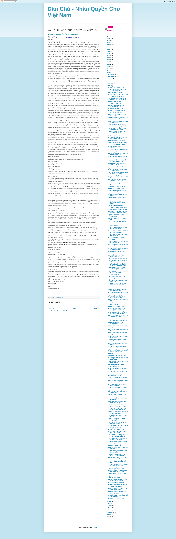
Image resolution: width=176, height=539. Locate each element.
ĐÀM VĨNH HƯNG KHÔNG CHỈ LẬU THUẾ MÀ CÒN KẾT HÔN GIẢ (117, 198)
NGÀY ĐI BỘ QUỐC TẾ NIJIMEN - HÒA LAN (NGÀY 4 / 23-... (118, 245)
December (111, 74)
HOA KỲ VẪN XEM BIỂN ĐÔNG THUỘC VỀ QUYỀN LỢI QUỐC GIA (117, 206)
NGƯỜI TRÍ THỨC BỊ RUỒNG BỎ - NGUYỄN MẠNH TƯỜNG (117, 272)
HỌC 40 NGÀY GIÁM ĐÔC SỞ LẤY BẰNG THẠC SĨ (117, 191)
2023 (108, 44)
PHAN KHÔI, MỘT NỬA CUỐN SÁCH (117, 258)
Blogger (95, 527)
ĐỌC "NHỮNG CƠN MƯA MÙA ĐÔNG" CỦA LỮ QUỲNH (116, 255)
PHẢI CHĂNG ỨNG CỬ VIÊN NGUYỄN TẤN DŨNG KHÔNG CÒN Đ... (118, 173)
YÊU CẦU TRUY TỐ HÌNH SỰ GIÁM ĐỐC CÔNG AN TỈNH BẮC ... (117, 180)
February (110, 510)
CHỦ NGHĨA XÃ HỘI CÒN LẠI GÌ (116, 186)
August (110, 83)
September (111, 81)
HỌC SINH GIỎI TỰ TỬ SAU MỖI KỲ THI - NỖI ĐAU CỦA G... (117, 340)
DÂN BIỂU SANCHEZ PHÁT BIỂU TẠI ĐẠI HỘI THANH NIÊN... (118, 118)
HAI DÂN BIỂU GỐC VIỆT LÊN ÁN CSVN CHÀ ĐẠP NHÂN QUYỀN (117, 265)
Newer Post (51, 308)
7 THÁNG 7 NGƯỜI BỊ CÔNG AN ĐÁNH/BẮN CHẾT (116, 365)
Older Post (96, 308)
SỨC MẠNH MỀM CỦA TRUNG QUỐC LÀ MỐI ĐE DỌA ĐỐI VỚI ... (118, 224)
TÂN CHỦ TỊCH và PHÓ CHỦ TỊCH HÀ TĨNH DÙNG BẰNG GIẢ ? (118, 293)
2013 (108, 66)
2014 (108, 64)
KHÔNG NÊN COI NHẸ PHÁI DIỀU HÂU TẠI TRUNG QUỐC (117, 90)
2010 (108, 72)
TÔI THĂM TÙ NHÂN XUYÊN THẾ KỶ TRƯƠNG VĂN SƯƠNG (117, 485)
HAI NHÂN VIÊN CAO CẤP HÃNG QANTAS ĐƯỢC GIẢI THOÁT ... (116, 268)
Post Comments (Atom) (60, 311)
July (109, 85)
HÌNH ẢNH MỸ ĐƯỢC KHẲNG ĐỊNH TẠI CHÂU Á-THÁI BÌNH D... (117, 439)
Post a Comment (54, 305)
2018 (108, 55)
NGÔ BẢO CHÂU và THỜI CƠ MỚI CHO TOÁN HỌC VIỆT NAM (117, 455)
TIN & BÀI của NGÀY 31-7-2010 (116, 87)
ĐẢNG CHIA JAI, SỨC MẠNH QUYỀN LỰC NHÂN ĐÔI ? (117, 170)
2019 (108, 53)
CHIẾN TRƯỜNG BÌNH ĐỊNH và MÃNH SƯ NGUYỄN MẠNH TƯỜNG (118, 426)
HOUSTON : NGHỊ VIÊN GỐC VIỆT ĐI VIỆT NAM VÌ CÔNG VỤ (117, 157)
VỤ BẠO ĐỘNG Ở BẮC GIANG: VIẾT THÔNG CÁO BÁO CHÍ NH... (117, 480)
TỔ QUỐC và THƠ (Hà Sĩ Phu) (115, 135)
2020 (108, 51)
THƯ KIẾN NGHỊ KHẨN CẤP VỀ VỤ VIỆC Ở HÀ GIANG (117, 492)
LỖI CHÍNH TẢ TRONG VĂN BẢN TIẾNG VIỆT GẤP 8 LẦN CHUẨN (117, 277)
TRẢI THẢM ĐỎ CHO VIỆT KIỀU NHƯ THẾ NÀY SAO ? (117, 344)
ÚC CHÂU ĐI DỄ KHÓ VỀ (114, 445)
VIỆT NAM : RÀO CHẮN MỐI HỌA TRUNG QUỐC (116, 215)
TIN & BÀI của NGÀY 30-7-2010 (116, 188)
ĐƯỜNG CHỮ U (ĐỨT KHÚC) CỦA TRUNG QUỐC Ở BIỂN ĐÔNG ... (117, 409)
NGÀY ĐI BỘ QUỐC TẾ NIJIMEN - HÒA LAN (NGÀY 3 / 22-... (118, 242)
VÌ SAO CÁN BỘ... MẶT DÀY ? (116, 375)
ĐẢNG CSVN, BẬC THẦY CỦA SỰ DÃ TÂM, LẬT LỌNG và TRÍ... (118, 351)
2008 (108, 517)
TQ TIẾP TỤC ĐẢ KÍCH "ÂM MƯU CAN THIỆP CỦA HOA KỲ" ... (118, 316)
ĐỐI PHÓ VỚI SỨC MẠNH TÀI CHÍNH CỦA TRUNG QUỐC (117, 235)
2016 (108, 60)
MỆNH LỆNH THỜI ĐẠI (114, 477)
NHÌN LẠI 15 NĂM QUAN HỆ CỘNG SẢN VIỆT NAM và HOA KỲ (117, 309)
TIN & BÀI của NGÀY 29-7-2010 (116, 306)
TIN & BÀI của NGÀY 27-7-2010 (116, 498)
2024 (108, 42)
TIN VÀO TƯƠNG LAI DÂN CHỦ (116, 482)
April (109, 505)
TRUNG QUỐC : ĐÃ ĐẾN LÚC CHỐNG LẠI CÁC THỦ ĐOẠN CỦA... (118, 95)
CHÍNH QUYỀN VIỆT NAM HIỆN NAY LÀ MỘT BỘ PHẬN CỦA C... (117, 138)
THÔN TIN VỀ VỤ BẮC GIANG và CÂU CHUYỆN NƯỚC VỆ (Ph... (118, 381)
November (111, 76)
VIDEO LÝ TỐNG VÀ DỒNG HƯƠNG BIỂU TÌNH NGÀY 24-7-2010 (117, 471)
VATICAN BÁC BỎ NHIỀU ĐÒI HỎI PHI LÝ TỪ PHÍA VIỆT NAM (118, 154)
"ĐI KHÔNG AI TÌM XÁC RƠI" (115, 108)
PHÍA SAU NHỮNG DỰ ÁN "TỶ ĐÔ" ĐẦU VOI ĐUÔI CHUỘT (117, 132)
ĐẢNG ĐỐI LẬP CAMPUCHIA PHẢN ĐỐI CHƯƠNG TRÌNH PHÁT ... (117, 143)
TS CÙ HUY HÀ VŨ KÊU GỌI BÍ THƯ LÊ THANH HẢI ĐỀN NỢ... (117, 489)
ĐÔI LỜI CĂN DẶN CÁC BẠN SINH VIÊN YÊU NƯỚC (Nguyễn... (117, 290)
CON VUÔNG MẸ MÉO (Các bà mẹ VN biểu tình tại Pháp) (118, 122)
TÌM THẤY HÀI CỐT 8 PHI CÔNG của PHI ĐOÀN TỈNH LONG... (117, 111)
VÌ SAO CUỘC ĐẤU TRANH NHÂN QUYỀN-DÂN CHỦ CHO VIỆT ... (117, 432)
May (109, 503)
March (110, 508)
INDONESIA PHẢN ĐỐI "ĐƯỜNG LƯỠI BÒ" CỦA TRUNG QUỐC (118, 412)
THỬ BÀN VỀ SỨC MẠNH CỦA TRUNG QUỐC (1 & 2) (116, 102)
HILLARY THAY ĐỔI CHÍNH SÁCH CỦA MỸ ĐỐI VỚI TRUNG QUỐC (117, 99)
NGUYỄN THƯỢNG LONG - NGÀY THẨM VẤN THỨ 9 (117, 164)
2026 (108, 38)
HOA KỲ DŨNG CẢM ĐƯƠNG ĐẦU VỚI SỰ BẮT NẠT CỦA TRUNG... (117, 405)
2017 (108, 57)
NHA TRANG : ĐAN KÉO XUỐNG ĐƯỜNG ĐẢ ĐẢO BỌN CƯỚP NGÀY (116, 202)
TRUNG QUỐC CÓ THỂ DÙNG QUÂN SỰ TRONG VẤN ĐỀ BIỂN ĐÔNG (117, 212)
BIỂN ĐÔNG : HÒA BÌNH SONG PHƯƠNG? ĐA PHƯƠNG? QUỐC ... (118, 319)
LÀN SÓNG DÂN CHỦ (113, 274)
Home (74, 308)
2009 (108, 514)
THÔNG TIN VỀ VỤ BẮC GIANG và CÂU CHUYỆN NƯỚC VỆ (117, 458)
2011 (108, 70)
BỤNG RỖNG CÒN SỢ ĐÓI (115, 287)
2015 (108, 62)
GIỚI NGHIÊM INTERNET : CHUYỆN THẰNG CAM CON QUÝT (117, 261)
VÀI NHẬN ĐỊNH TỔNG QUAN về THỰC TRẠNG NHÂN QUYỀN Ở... (117, 125)
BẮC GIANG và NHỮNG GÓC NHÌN (117, 355)
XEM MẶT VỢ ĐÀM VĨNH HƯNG (116, 468)
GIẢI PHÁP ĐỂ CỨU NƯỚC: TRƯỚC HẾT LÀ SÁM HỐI (117, 303)
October (110, 79)
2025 (108, 40)
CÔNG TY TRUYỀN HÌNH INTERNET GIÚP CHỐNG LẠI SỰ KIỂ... (117, 228)
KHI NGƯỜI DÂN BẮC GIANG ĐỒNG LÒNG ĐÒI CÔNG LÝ (117, 451)
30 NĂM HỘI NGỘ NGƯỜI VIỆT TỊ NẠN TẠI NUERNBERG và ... (118, 249)
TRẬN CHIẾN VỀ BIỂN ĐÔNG (115, 92)
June (109, 501)
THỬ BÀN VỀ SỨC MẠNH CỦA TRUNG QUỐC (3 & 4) (116, 106)
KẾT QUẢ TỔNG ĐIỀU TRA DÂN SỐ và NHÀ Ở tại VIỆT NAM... (118, 150)
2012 (108, 68)
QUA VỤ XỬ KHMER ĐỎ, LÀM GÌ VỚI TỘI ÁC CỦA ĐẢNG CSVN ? (117, 347)
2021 (108, 49)
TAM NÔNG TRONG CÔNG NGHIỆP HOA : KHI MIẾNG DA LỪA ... (117, 385)
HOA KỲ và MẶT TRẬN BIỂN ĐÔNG (117, 209)
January (110, 512)
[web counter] (110, 27)
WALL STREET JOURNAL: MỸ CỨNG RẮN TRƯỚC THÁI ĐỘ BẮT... (117, 313)
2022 (108, 47)
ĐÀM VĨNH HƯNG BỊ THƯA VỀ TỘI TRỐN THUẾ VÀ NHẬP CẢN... (117, 474)
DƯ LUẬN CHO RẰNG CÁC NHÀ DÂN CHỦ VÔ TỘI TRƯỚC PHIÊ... (118, 465)
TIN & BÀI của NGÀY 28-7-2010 (116, 429)
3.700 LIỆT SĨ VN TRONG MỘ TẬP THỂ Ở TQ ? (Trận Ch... (118, 496)
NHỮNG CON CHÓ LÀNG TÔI (115, 167)
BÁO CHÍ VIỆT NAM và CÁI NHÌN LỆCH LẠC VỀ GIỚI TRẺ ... (116, 296)
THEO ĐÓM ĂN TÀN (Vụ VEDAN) (116, 140)
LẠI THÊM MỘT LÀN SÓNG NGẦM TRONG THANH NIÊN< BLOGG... (117, 284)
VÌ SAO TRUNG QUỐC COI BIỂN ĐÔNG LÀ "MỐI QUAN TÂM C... (118, 442)
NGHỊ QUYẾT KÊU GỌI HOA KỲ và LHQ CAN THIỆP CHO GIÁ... (117, 160)
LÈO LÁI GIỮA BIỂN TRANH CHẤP (117, 222)
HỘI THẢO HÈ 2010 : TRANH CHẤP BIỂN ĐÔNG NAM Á (117, 423)
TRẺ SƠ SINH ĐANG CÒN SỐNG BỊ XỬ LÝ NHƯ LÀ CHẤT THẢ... (118, 231)
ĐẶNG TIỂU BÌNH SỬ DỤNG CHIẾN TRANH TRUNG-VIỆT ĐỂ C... (117, 402)
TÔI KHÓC (110, 353)
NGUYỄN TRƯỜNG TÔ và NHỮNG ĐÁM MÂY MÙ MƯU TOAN (117, 129)
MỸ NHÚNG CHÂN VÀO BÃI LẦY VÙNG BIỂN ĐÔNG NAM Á (116, 323)
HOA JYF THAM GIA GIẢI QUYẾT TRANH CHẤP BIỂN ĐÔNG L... (116, 435)
